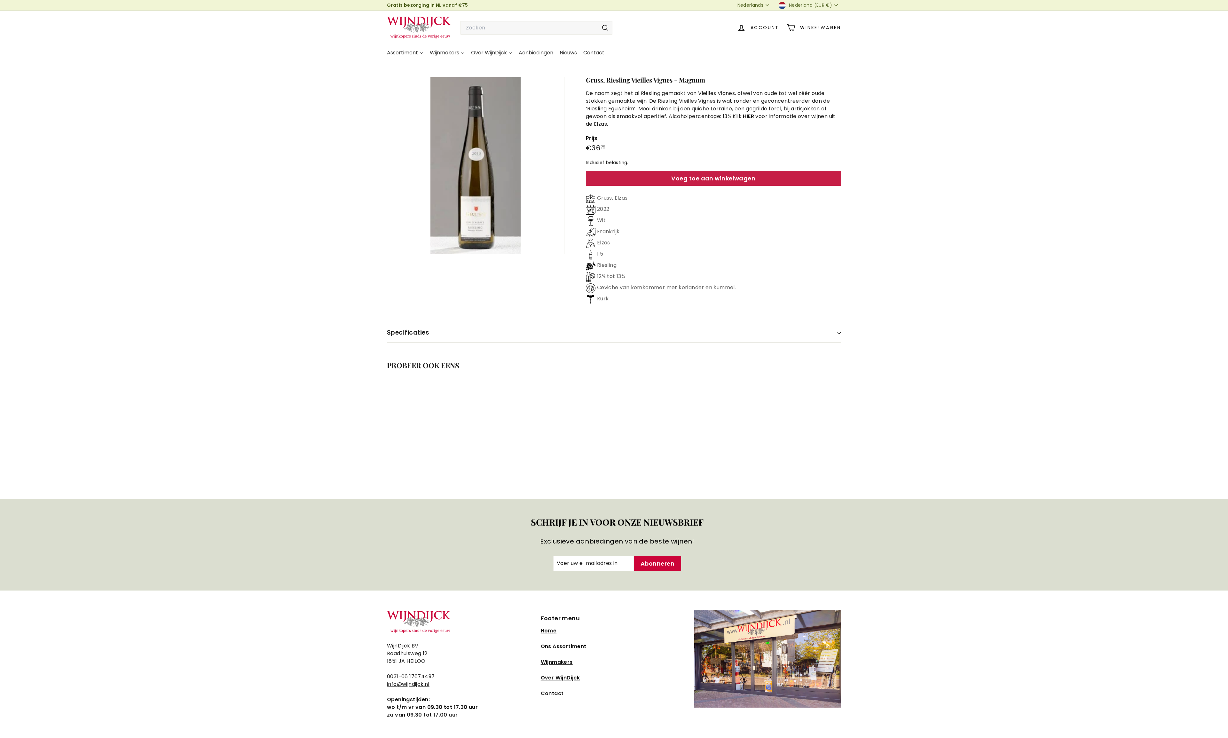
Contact (552, 693)
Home (549, 630)
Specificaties (408, 332)
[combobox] (536, 28)
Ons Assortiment (563, 646)
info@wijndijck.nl (408, 684)
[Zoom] (475, 165)
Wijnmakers (557, 662)
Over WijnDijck (560, 677)
